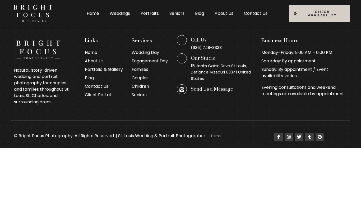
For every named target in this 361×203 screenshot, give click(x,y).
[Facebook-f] (278, 137)
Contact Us (255, 13)
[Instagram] (289, 137)
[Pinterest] (320, 137)
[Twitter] (299, 137)
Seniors (176, 13)
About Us (224, 13)
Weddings (120, 13)
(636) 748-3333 (206, 47)
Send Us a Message (212, 89)
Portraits (150, 13)
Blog (199, 13)
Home (93, 13)
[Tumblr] (309, 137)
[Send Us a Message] (182, 89)
